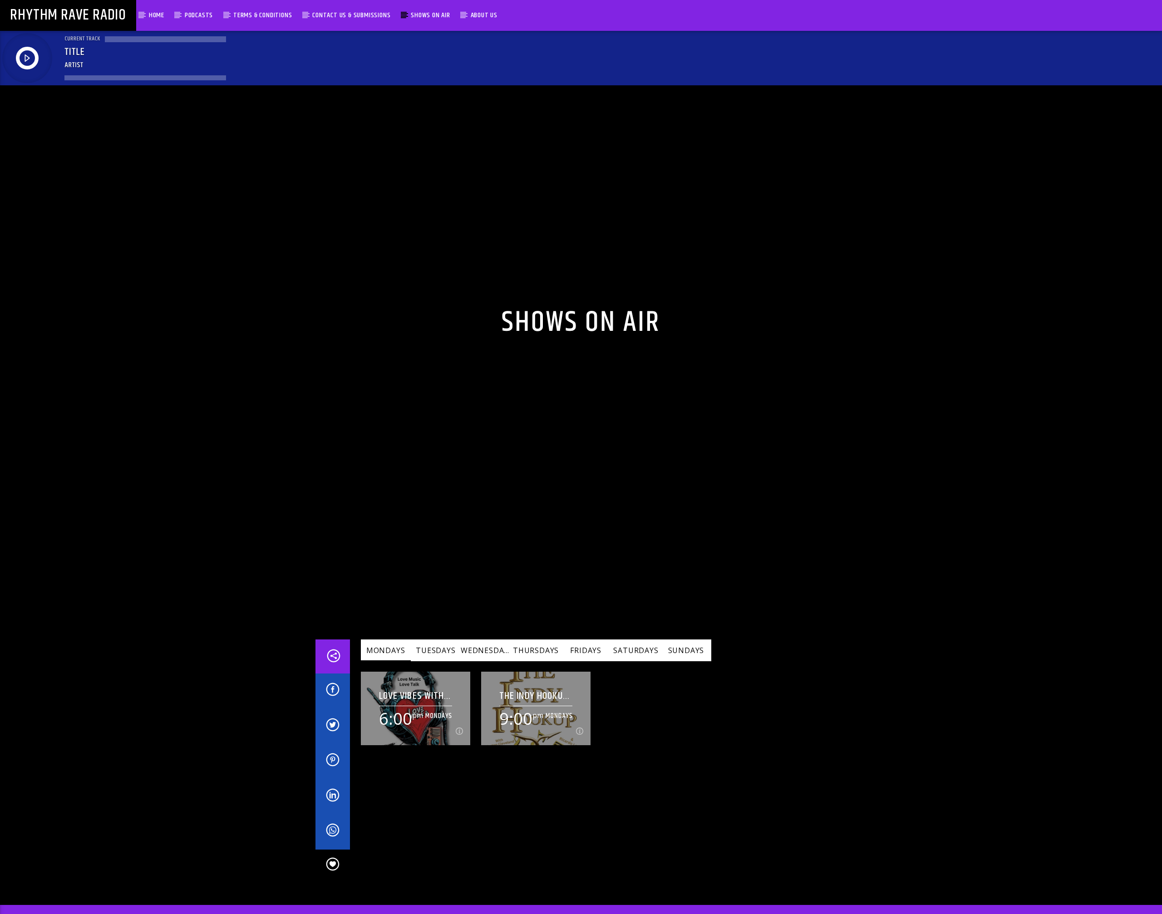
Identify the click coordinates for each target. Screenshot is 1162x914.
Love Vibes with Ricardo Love (411, 711)
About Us (484, 15)
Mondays (385, 666)
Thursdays (536, 666)
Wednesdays (486, 666)
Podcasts (199, 15)
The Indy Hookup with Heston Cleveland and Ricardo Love (533, 711)
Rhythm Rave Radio (68, 15)
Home (156, 15)
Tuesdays (435, 666)
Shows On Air (430, 15)
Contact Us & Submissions (351, 15)
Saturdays (635, 666)
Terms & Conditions (262, 15)
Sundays (686, 666)
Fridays (585, 666)
